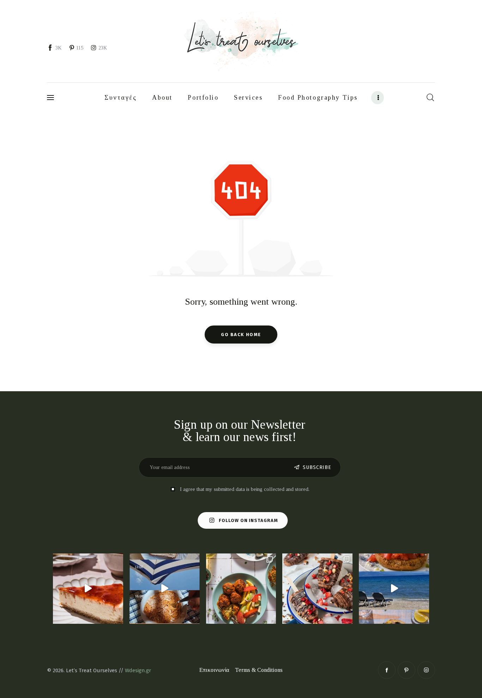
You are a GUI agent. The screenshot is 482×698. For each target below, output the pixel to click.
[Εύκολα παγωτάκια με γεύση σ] (317, 588)
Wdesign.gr (138, 670)
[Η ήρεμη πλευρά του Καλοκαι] (164, 588)
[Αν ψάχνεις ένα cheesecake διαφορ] (88, 588)
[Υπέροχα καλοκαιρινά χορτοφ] (241, 588)
